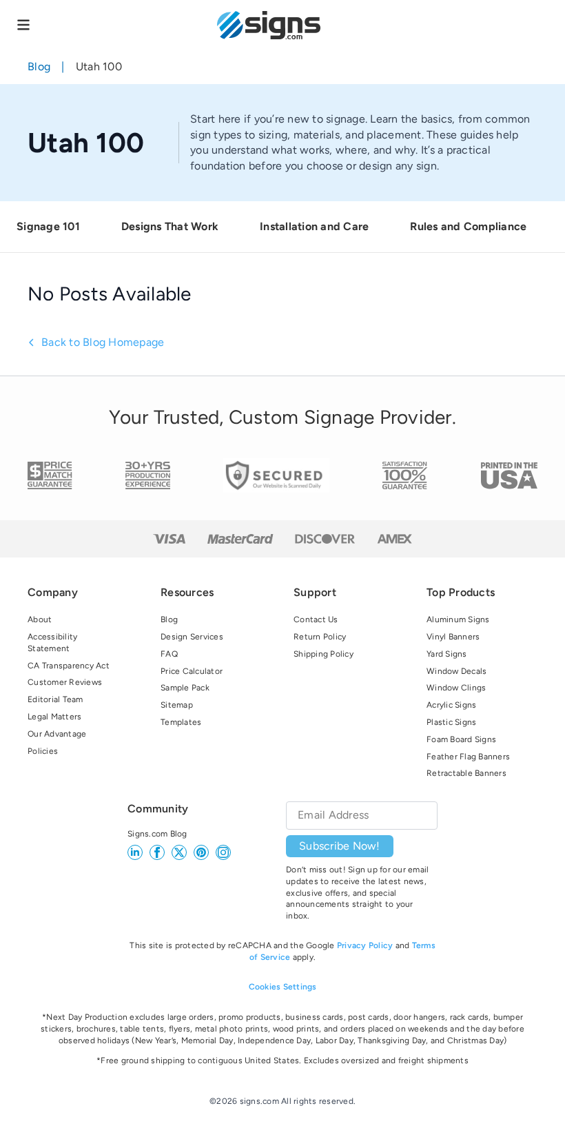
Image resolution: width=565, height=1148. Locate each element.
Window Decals (456, 671)
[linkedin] (135, 852)
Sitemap (177, 705)
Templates (181, 722)
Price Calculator (192, 671)
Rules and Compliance (468, 226)
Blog (39, 66)
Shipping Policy (323, 654)
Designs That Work (169, 226)
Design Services (192, 637)
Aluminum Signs (458, 619)
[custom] (201, 852)
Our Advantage (57, 734)
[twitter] (179, 852)
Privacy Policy (365, 945)
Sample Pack (185, 688)
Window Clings (456, 688)
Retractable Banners (466, 773)
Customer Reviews (65, 682)
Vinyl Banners (453, 637)
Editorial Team (55, 699)
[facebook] (157, 852)
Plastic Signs (451, 722)
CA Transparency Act (69, 665)
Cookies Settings (283, 987)
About (40, 619)
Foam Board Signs (461, 739)
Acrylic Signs (451, 705)
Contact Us (316, 619)
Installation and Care (314, 226)
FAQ (169, 654)
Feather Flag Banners (468, 756)
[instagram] (223, 852)
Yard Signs (447, 654)
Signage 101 (48, 226)
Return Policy (320, 637)
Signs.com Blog (157, 834)
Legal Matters (54, 716)
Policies (43, 751)
